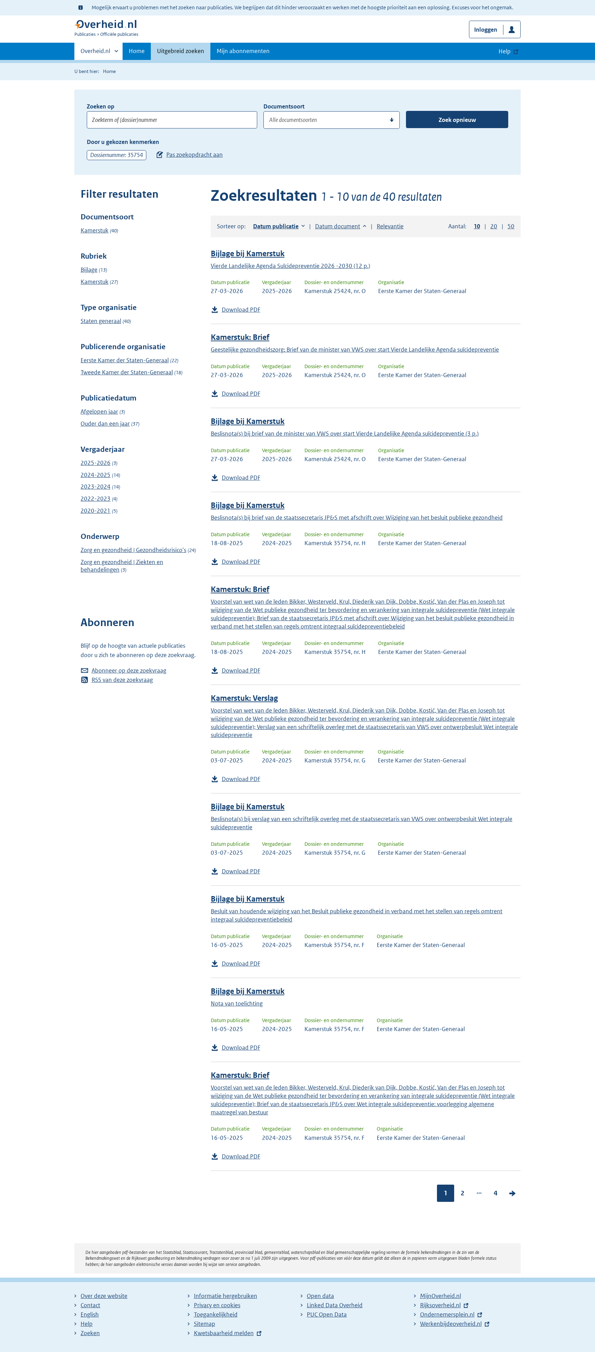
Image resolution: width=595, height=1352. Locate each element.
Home (137, 51)
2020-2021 (96, 510)
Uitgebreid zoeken (180, 51)
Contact (90, 1305)
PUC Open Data (327, 1314)
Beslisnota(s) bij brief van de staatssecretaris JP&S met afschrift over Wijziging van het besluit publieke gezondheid (357, 517)
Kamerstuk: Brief (240, 337)
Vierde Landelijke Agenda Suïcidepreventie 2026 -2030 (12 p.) (290, 266)
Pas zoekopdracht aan (194, 154)
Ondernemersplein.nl (447, 1314)
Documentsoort (283, 106)
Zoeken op (100, 106)
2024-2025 (96, 475)
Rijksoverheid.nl (440, 1305)
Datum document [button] (337, 226)
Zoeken (90, 1333)
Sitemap (204, 1324)
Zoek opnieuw (457, 120)
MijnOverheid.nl (440, 1296)
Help (87, 1324)
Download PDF (241, 309)
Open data (320, 1296)
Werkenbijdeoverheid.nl (451, 1324)
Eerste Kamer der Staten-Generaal (125, 360)
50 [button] (511, 226)
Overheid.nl (95, 53)
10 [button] (477, 226)
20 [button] (493, 226)
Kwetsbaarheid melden (224, 1333)
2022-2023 (96, 498)
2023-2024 (96, 486)
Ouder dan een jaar (105, 423)
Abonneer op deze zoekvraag (129, 670)
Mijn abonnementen (243, 51)
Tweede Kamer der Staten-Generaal (127, 372)
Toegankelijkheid (216, 1314)
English (90, 1314)
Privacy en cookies (217, 1305)
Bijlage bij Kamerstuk (247, 253)
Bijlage (89, 269)
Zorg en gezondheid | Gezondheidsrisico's (133, 550)
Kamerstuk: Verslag (244, 698)
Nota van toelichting (237, 1003)
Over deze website (104, 1296)
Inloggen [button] (485, 29)
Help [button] (505, 51)
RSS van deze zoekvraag (122, 680)
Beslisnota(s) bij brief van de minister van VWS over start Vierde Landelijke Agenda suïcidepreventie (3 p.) (345, 433)
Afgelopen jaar (99, 411)
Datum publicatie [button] (276, 226)
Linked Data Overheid (335, 1305)
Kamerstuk (94, 230)
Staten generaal (101, 321)
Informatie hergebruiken (225, 1296)
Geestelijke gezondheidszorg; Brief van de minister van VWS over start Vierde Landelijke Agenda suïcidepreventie (355, 349)
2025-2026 (96, 463)
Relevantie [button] (390, 226)
